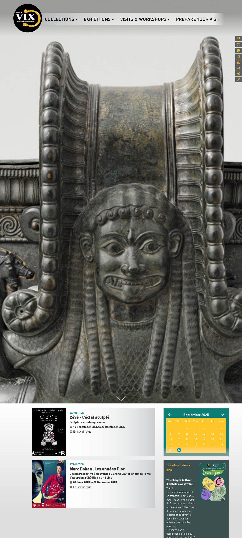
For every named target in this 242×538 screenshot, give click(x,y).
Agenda (238, 50)
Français (238, 38)
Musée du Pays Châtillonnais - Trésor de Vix (42, 8)
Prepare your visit (198, 19)
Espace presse (238, 62)
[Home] (27, 18)
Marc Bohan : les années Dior (97, 469)
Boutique (238, 68)
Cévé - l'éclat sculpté (89, 417)
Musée (238, 44)
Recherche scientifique (238, 56)
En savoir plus (82, 431)
